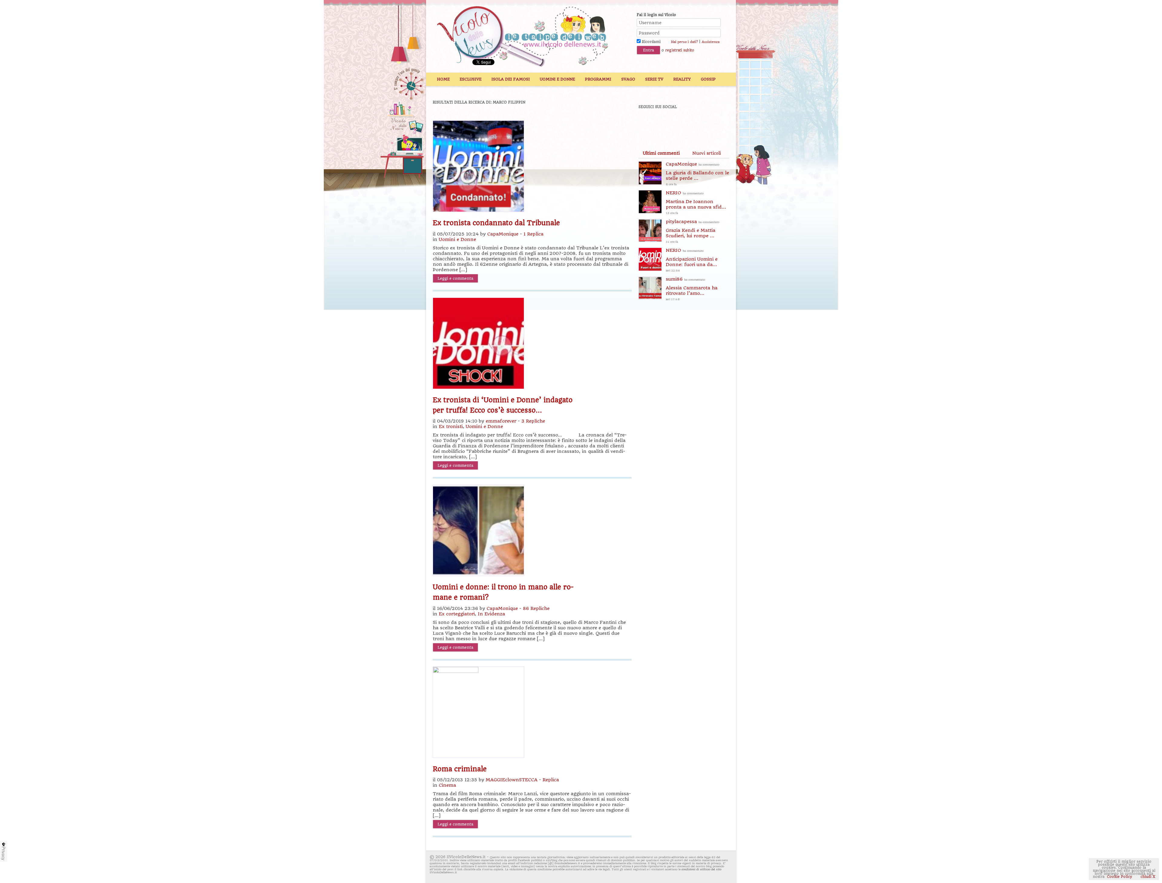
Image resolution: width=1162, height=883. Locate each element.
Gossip (708, 79)
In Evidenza (491, 614)
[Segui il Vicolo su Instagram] (711, 123)
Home (443, 79)
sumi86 (691, 288)
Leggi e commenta (455, 278)
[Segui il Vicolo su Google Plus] (690, 123)
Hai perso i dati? (684, 42)
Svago (628, 79)
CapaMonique (502, 234)
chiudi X (1147, 877)
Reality (682, 79)
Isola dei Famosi (510, 79)
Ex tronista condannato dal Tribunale (496, 223)
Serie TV (654, 79)
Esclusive (470, 79)
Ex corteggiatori (457, 614)
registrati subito (679, 50)
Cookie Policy (1119, 877)
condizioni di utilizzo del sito (701, 869)
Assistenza (711, 42)
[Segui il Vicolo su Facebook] (648, 123)
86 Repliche (536, 608)
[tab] (661, 153)
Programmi (598, 79)
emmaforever (501, 421)
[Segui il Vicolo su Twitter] (669, 123)
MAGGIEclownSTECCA (511, 780)
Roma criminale (460, 769)
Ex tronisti (451, 426)
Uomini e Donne (557, 79)
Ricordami (651, 42)
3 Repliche (533, 421)
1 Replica (533, 234)
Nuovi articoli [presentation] (706, 153)
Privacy (4, 853)
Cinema (447, 785)
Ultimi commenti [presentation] (661, 153)
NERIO (696, 202)
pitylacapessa (692, 231)
